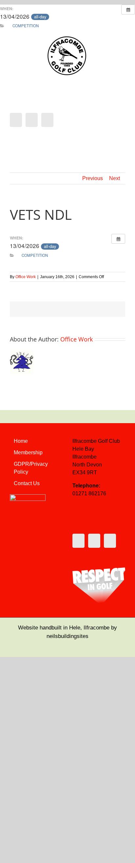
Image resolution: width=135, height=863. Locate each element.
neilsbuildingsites (67, 636)
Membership (28, 452)
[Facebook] (16, 120)
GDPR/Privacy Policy (31, 468)
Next (114, 178)
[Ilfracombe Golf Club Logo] (67, 38)
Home (21, 441)
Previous (92, 178)
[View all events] (128, 9)
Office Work (25, 277)
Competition (25, 25)
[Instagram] (47, 120)
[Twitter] (32, 120)
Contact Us (27, 483)
